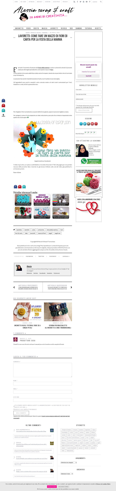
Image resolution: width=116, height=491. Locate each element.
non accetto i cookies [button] (63, 486)
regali (50, 233)
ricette (98, 28)
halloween (85, 440)
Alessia (29, 266)
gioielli (92, 437)
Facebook (29, 256)
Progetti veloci (36, 32)
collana (87, 432)
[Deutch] (89, 133)
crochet (63, 435)
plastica (93, 442)
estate (82, 437)
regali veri (57, 233)
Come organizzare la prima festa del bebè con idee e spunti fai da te (28, 287)
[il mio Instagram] (88, 125)
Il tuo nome (78, 89)
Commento (17, 361)
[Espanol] (92, 133)
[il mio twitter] (85, 125)
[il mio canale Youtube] (92, 125)
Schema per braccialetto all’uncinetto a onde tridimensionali (58, 326)
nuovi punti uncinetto (72, 442)
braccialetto (65, 432)
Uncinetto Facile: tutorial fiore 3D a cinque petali (27, 326)
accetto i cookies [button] (52, 486)
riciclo (64, 28)
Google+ (49, 273)
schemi (63, 448)
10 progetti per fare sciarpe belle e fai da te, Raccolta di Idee (31, 431)
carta (33, 230)
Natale (63, 442)
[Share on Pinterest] (19, 188)
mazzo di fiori (42, 233)
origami (81, 442)
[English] (86, 133)
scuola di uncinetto (71, 448)
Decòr (28, 32)
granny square (77, 440)
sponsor (81, 448)
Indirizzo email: (79, 99)
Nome (15, 380)
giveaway (64, 440)
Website (29, 273)
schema (95, 445)
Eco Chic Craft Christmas (73, 437)
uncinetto (19, 28)
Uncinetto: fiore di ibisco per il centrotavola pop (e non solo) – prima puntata (31, 445)
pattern (87, 442)
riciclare (84, 445)
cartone (82, 432)
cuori (74, 435)
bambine (19, 230)
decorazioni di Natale (90, 435)
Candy (71, 432)
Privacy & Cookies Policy (103, 484)
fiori (52, 69)
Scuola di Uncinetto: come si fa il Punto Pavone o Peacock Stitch (57, 287)
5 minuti (75, 429)
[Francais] (95, 133)
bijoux (94, 429)
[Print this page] (24, 188)
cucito (36, 28)
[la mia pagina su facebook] (81, 125)
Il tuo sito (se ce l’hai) (81, 94)
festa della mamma (43, 67)
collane (93, 432)
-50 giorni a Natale (66, 429)
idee (71, 28)
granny (70, 440)
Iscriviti (88, 76)
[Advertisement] (89, 15)
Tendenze (45, 32)
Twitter (41, 256)
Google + (66, 256)
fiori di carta (18, 233)
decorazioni (80, 435)
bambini (79, 28)
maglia (44, 28)
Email (15, 389)
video (28, 28)
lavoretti (54, 28)
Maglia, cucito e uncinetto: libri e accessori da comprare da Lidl (31, 471)
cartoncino (41, 230)
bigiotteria (87, 429)
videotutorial (70, 450)
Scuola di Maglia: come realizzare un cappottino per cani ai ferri (31, 458)
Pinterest (53, 256)
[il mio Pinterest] (96, 125)
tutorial (88, 28)
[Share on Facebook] (15, 188)
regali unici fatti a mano (67, 445)
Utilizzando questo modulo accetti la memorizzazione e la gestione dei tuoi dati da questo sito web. (42, 406)
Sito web (16, 397)
